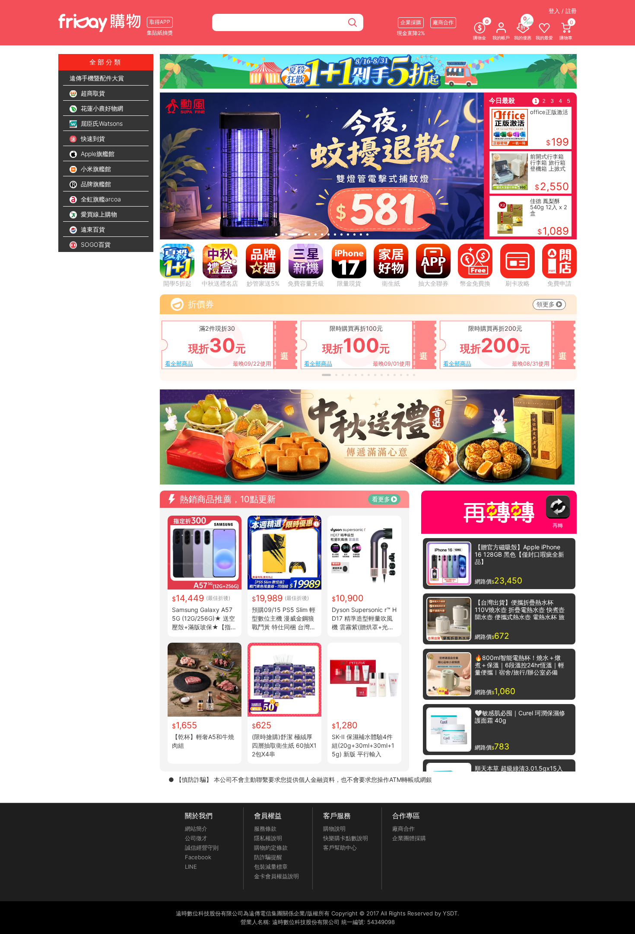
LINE (191, 866)
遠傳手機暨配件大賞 (97, 78)
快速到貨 (92, 138)
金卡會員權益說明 (276, 876)
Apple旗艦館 (96, 153)
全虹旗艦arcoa (100, 199)
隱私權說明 (268, 838)
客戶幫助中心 (340, 847)
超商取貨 (92, 93)
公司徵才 (196, 838)
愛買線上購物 (98, 214)
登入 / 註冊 (563, 10)
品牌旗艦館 (95, 184)
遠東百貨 (92, 229)
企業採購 (410, 22)
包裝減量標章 (271, 866)
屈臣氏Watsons (101, 123)
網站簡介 (196, 828)
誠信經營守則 (202, 847)
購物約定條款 (271, 847)
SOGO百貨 (95, 244)
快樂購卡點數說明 (345, 838)
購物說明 (334, 828)
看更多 (381, 499)
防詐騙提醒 (268, 857)
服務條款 (265, 828)
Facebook (198, 857)
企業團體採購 (409, 838)
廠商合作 (403, 828)
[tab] (276, 234)
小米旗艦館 (95, 168)
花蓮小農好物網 (101, 108)
